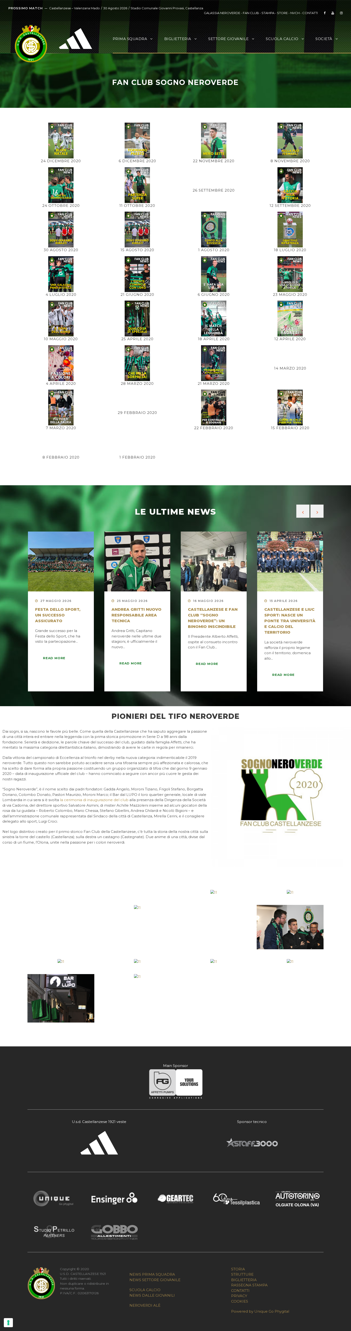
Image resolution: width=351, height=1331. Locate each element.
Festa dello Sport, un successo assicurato (57, 615)
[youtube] (332, 13)
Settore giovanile (228, 39)
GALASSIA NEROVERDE (222, 13)
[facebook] (324, 13)
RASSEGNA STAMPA (249, 1285)
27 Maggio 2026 (56, 601)
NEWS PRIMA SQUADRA (152, 1274)
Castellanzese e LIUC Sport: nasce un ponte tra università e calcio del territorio (289, 621)
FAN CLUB (251, 13)
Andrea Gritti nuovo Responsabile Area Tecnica (136, 615)
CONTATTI (310, 13)
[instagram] (341, 13)
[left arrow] (302, 511)
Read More (54, 658)
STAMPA (267, 13)
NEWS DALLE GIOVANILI (152, 1295)
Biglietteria (177, 39)
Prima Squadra (130, 39)
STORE (282, 13)
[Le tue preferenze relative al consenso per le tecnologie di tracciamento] (8, 1322)
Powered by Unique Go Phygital (260, 1311)
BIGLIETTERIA (244, 1280)
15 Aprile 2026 (284, 601)
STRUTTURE (242, 1274)
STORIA (238, 1269)
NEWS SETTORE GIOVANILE (155, 1280)
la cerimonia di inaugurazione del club (94, 800)
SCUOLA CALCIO (144, 1290)
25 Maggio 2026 (132, 601)
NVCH (295, 13)
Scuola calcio (282, 39)
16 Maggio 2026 (208, 601)
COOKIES (239, 1301)
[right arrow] (317, 511)
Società (323, 39)
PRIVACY (239, 1296)
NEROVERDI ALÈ (144, 1305)
